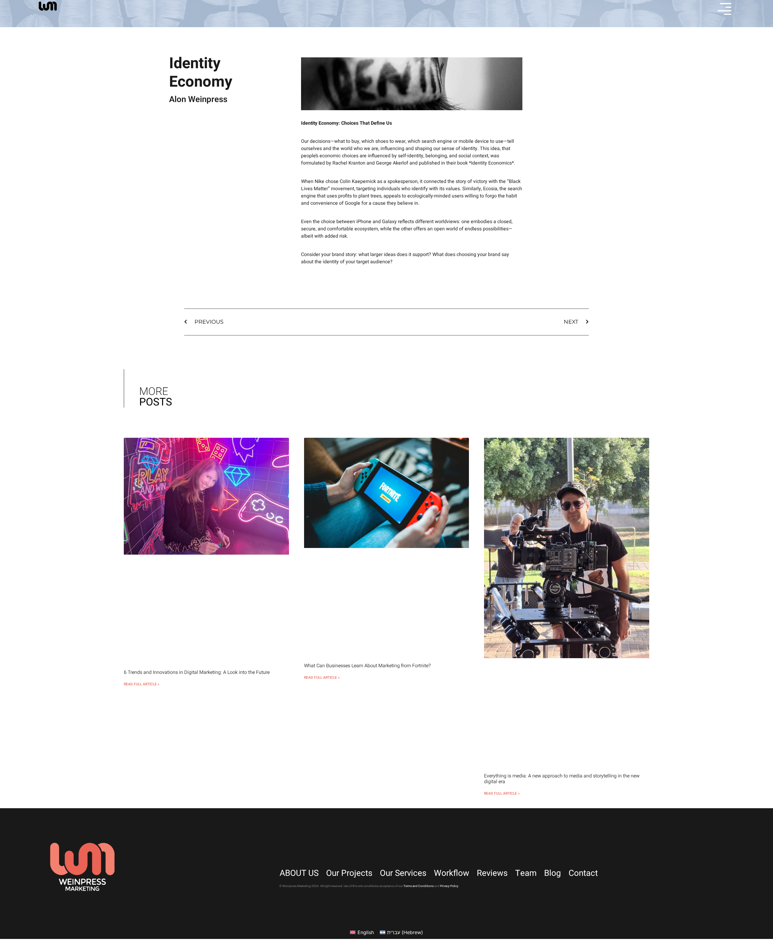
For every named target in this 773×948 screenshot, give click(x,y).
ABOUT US (299, 873)
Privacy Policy (449, 886)
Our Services (403, 873)
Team (526, 873)
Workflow (451, 873)
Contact (583, 873)
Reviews (492, 873)
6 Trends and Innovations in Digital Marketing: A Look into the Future (197, 672)
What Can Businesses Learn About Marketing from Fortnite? (367, 665)
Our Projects (349, 873)
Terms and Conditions (418, 886)
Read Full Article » (141, 684)
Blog (552, 873)
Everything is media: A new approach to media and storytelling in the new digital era (562, 778)
